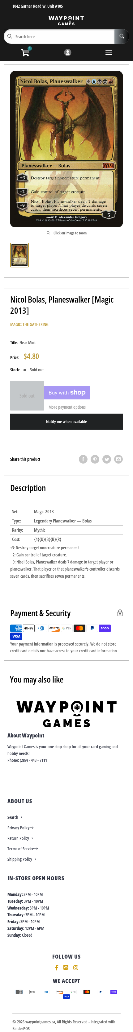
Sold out (27, 395)
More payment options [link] (67, 407)
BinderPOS (21, 1028)
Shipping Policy (19, 859)
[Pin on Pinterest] (95, 459)
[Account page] (67, 53)
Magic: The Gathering (29, 324)
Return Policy (18, 838)
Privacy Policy (18, 828)
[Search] (121, 36)
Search (12, 817)
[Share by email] (118, 459)
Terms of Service (20, 849)
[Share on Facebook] (83, 459)
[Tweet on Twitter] (106, 459)
